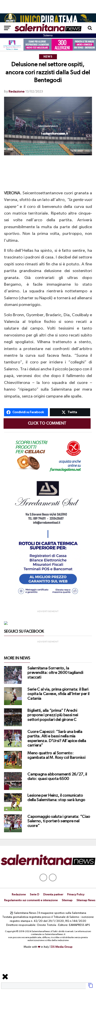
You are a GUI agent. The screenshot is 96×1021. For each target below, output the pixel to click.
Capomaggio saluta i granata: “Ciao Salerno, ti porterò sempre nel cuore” (58, 821)
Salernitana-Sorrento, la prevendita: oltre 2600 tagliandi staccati (55, 672)
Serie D (34, 894)
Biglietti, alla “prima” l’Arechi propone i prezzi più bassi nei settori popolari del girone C (52, 715)
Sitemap (67, 900)
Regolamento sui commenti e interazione (31, 900)
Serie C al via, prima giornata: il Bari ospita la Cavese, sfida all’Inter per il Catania (58, 693)
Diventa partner (53, 894)
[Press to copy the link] (91, 987)
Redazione (17, 91)
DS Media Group (62, 946)
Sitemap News (86, 900)
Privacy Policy (75, 894)
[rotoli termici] (48, 596)
